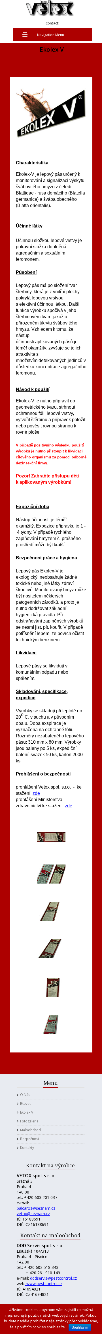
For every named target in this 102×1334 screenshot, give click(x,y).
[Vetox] (50, 12)
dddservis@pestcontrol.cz (53, 1278)
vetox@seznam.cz (33, 1213)
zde (68, 805)
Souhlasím (80, 1327)
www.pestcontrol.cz (43, 1283)
